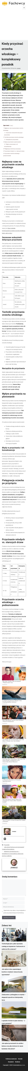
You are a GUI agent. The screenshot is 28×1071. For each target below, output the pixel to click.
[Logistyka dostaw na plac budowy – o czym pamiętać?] (14, 1010)
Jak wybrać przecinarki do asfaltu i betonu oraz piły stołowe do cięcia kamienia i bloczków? (12, 1046)
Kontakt (20, 1058)
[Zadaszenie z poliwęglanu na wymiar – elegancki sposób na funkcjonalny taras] (14, 984)
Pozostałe (6, 845)
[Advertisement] (14, 26)
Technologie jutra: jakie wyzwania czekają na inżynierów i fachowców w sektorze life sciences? (13, 946)
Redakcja (17, 1061)
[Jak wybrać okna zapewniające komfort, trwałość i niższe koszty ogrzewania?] (14, 959)
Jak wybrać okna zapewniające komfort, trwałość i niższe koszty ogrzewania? (12, 971)
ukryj (11, 125)
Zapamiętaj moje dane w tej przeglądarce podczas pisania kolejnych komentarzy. (15, 912)
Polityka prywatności (11, 1058)
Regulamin (11, 1061)
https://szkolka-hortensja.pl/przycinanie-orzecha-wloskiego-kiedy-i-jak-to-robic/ (13, 231)
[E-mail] (5, 839)
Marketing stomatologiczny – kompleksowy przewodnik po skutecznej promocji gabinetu (12, 854)
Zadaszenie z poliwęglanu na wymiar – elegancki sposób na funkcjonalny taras (14, 997)
